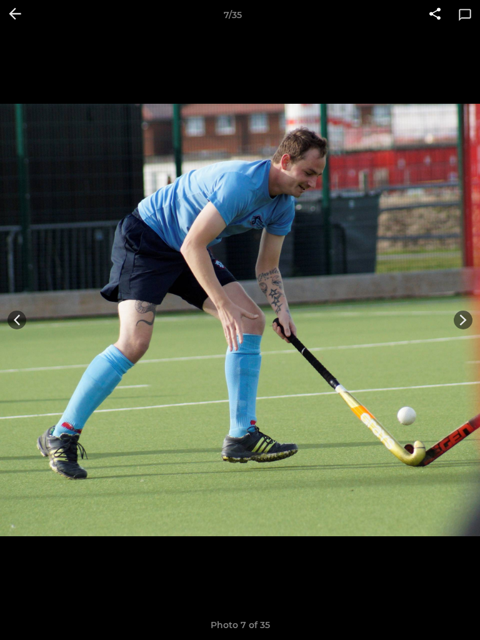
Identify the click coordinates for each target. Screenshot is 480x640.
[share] (435, 15)
